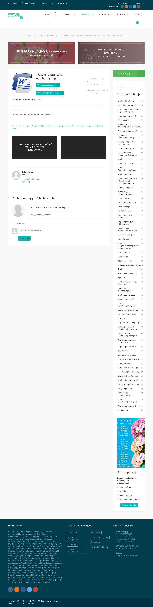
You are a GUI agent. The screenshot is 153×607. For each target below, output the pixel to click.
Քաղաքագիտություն (127, 273)
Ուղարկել (24, 238)
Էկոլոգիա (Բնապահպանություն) (128, 136)
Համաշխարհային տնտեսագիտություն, (127, 328)
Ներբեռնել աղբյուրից (48, 93)
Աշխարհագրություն (127, 105)
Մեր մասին (73, 532)
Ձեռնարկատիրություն (111, 35)
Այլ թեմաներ (123, 410)
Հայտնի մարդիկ (125, 188)
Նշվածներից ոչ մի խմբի (130, 499)
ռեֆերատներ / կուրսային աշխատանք (81, 35)
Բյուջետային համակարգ (129, 372)
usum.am (19, 603)
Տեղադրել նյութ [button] (125, 73)
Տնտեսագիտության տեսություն (127, 341)
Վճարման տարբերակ (73, 538)
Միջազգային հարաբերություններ (127, 229)
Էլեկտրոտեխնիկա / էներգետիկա (127, 143)
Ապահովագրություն (127, 347)
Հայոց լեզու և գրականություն (125, 193)
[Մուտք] (13, 226)
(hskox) (27, 172)
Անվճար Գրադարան (50, 35)
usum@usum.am (62, 3)
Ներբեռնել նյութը (46, 85)
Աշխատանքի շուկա (127, 314)
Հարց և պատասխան (74, 550)
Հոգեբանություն (125, 198)
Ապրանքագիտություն (128, 310)
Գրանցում (126, 3)
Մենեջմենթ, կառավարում (124, 394)
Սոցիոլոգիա (123, 257)
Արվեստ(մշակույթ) (126, 101)
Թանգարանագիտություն (129, 265)
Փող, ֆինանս (124, 351)
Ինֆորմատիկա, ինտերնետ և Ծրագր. (127, 154)
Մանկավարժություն (127, 203)
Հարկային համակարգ (128, 376)
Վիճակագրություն (126, 299)
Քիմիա (121, 269)
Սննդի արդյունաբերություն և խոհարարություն (128, 245)
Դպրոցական (125, 487)
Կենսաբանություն (126, 164)
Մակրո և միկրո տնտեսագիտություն (127, 334)
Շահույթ (121, 318)
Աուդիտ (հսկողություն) (128, 359)
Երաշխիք (72, 545)
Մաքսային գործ (125, 389)
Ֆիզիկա (121, 278)
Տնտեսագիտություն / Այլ (129, 406)
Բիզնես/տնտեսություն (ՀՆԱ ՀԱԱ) (128, 283)
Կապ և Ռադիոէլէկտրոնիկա (127, 169)
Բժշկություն (123, 120)
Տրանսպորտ (124, 252)
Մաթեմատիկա (125, 211)
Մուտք (116, 3)
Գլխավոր (32, 35)
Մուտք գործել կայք (99, 537)
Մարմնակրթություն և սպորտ (128, 216)
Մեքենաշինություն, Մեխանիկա (126, 223)
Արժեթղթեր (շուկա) (126, 295)
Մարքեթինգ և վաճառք (128, 385)
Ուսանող (123, 491)
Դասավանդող (125, 495)
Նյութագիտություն (126, 235)
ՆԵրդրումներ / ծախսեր (128, 323)
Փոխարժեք (140, 3)
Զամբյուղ (95, 542)
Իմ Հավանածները (99, 547)
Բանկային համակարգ (128, 368)
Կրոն (120, 159)
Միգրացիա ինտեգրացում (124, 289)
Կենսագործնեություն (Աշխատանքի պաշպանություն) (127, 180)
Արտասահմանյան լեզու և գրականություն (129, 110)
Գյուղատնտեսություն (128, 131)
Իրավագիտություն (126, 148)
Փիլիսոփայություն (126, 261)
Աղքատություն (124, 363)
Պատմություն (124, 239)
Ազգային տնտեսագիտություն (127, 400)
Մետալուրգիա (124, 207)
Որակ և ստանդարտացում (126, 304)
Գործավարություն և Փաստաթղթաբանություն (129, 125)
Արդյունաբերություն (127, 116)
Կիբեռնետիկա (124, 174)
